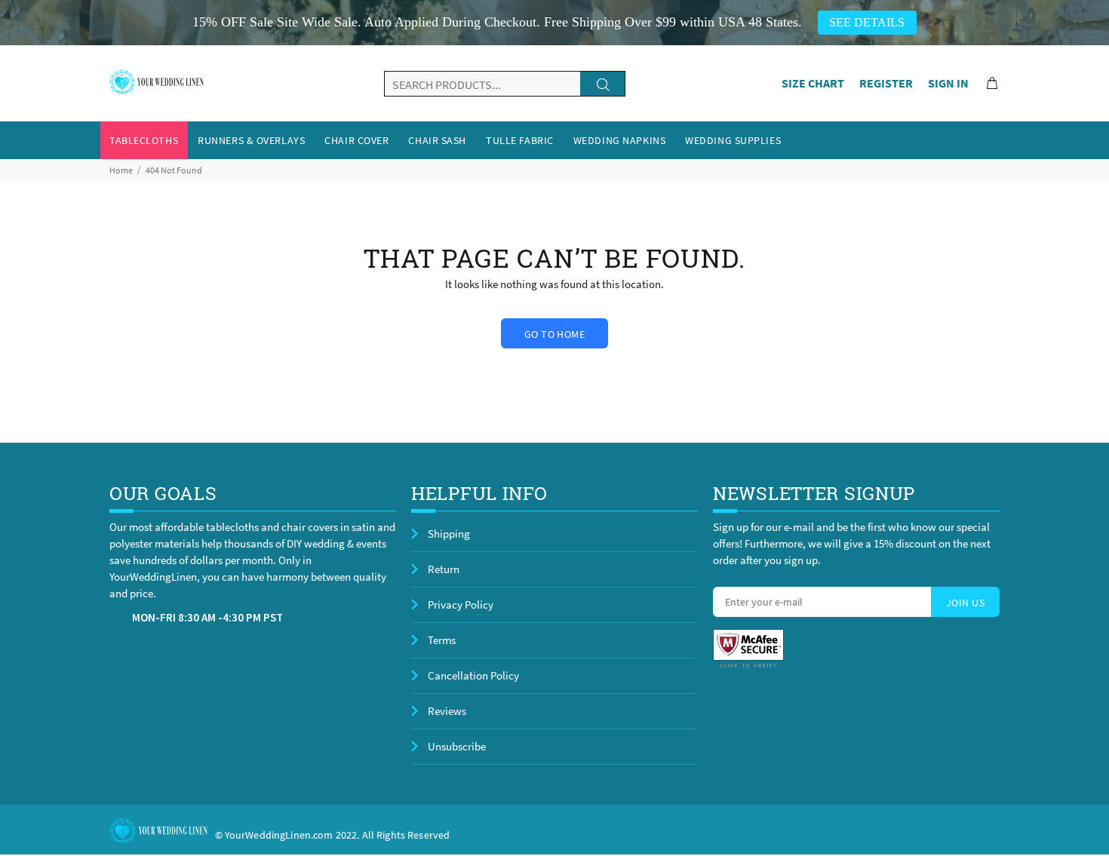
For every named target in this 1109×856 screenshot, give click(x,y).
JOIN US (965, 602)
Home (121, 170)
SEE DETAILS (867, 22)
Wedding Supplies (733, 140)
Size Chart (813, 83)
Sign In (948, 83)
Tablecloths (143, 140)
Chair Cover (356, 140)
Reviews (447, 711)
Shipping (449, 533)
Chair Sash (437, 140)
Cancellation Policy (473, 675)
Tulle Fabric (520, 140)
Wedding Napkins (619, 140)
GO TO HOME (554, 334)
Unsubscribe (457, 746)
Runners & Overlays (251, 140)
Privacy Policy (460, 604)
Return (443, 569)
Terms (442, 640)
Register (886, 83)
